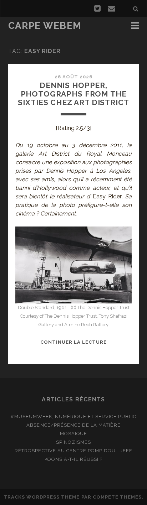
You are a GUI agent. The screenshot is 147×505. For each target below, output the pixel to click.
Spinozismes (73, 442)
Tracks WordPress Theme (42, 497)
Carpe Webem (44, 25)
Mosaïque (73, 433)
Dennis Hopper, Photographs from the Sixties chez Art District (73, 94)
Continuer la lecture (73, 342)
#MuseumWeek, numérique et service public (74, 416)
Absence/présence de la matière (73, 425)
